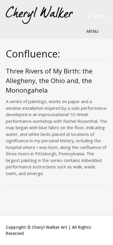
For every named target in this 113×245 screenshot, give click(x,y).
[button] (92, 31)
